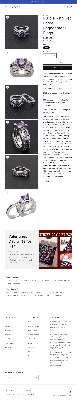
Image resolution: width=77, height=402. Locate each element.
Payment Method (33, 334)
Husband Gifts (9, 330)
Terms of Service (33, 326)
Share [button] (47, 181)
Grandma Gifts (9, 347)
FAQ (29, 322)
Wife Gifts (8, 326)
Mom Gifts (8, 334)
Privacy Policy (32, 330)
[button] (6, 7)
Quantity (45, 52)
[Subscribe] (36, 377)
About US (31, 351)
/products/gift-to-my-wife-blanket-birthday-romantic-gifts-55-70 (20, 260)
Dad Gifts (8, 339)
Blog (29, 356)
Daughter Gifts (9, 343)
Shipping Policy (33, 343)
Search (7, 322)
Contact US (31, 347)
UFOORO (59, 395)
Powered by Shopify (67, 395)
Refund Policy (32, 339)
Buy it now (58, 68)
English (29, 394)
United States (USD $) (13, 394)
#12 (46, 47)
